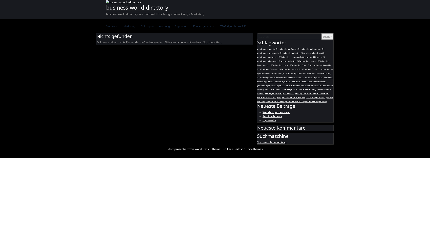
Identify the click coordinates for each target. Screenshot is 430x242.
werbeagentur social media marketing (301, 89)
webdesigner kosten (293, 53)
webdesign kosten (290, 61)
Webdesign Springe (277, 73)
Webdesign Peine (300, 65)
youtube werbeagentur (315, 101)
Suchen (327, 36)
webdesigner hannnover (312, 49)
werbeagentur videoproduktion (279, 93)
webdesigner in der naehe (269, 53)
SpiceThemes (254, 149)
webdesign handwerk (313, 53)
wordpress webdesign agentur (291, 97)
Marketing (129, 26)
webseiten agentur (314, 77)
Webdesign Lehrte (281, 65)
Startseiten (112, 26)
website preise (293, 85)
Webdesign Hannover (291, 57)
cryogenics (269, 120)
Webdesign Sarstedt (291, 69)
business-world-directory (137, 7)
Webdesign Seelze (311, 69)
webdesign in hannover (268, 61)
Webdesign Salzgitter (270, 69)
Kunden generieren (204, 26)
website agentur (283, 81)
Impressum (181, 26)
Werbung (164, 26)
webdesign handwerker (268, 57)
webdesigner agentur (267, 49)
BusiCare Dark (231, 149)
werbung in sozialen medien (308, 93)
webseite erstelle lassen (292, 77)
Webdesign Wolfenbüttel (299, 73)
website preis (278, 85)
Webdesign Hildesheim (313, 57)
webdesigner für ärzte (289, 49)
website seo (307, 85)
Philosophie (147, 26)
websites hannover (323, 85)
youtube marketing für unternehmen (286, 101)
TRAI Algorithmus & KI (233, 26)
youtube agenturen (315, 97)
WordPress (202, 149)
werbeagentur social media (270, 89)
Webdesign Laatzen (309, 61)
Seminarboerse (272, 116)
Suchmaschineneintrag (272, 142)
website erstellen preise (303, 81)
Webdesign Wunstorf (270, 77)
